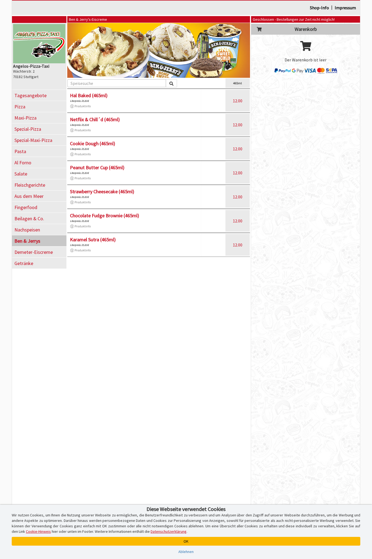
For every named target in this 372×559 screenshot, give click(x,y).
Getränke (23, 263)
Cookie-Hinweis (38, 531)
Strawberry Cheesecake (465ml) (102, 191)
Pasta (20, 151)
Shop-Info (319, 7)
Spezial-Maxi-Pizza (33, 140)
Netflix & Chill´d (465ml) (95, 119)
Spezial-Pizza (27, 129)
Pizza (19, 106)
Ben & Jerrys (27, 241)
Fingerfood (25, 207)
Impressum (345, 7)
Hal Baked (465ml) (89, 95)
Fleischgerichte (29, 185)
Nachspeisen (27, 230)
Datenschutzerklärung (169, 531)
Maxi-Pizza (25, 118)
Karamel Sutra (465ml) (93, 239)
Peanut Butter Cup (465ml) (97, 167)
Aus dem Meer (29, 196)
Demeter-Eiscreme (33, 252)
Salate (20, 174)
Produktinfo (83, 106)
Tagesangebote (30, 95)
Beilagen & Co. (29, 218)
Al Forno (22, 162)
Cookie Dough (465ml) (92, 143)
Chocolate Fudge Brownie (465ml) (104, 215)
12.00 (237, 100)
